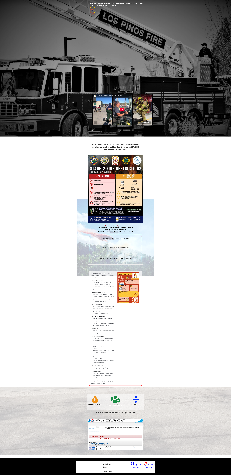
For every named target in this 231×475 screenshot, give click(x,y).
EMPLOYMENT (96, 6)
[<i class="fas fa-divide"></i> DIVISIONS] (136, 399)
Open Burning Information (95, 404)
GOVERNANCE (119, 3)
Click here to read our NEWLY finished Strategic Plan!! (115, 247)
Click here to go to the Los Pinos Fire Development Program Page (115, 258)
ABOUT (130, 3)
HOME (93, 3)
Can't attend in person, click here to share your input (115, 232)
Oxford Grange (109, 6)
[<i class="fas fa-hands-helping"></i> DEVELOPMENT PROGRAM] (115, 399)
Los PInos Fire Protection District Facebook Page (136, 466)
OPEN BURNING (104, 3)
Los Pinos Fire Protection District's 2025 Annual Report (115, 238)
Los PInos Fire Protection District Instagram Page (150, 466)
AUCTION (140, 3)
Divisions (136, 404)
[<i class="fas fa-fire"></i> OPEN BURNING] (95, 399)
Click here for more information (115, 229)
